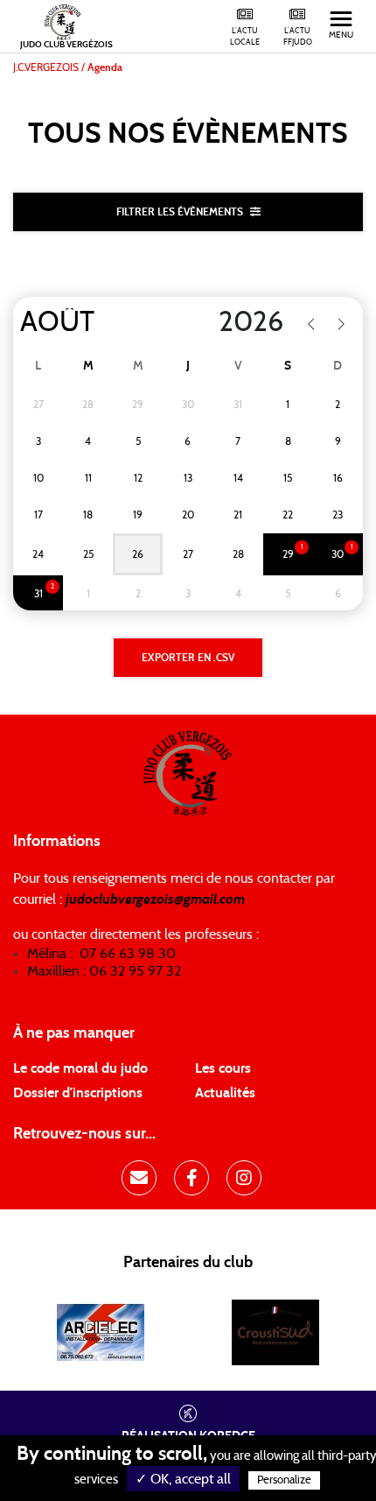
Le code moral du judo (80, 1068)
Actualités (225, 1093)
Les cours (223, 1068)
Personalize (284, 1480)
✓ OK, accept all (183, 1479)
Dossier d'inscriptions (78, 1093)
